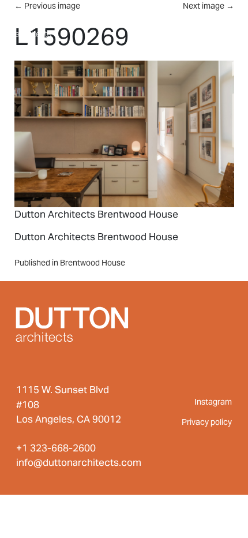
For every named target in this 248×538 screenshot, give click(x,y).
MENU (209, 22)
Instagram (213, 402)
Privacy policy (207, 422)
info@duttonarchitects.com (78, 462)
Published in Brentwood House (69, 262)
